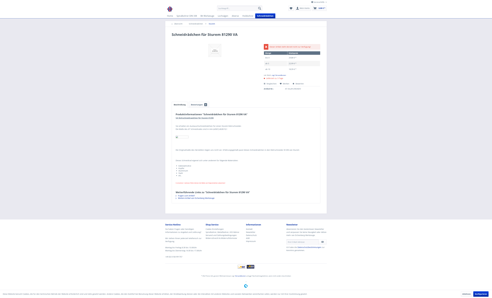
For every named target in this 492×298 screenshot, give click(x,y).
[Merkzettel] (291, 8)
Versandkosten (240, 276)
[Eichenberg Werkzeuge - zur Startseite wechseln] (170, 9)
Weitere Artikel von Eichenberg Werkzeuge (195, 198)
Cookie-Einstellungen (215, 229)
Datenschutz (251, 235)
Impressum (251, 241)
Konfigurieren (481, 294)
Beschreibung (180, 104)
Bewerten (299, 83)
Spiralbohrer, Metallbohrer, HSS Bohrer (222, 232)
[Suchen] (259, 8)
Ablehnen (466, 294)
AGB (248, 238)
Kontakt (249, 229)
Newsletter (250, 232)
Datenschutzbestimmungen (309, 247)
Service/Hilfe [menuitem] (319, 2)
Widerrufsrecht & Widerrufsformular (221, 238)
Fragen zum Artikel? (186, 195)
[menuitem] (239, 8)
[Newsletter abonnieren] (323, 241)
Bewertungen (198, 104)
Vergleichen (271, 83)
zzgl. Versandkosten (279, 75)
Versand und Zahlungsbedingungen (221, 235)
